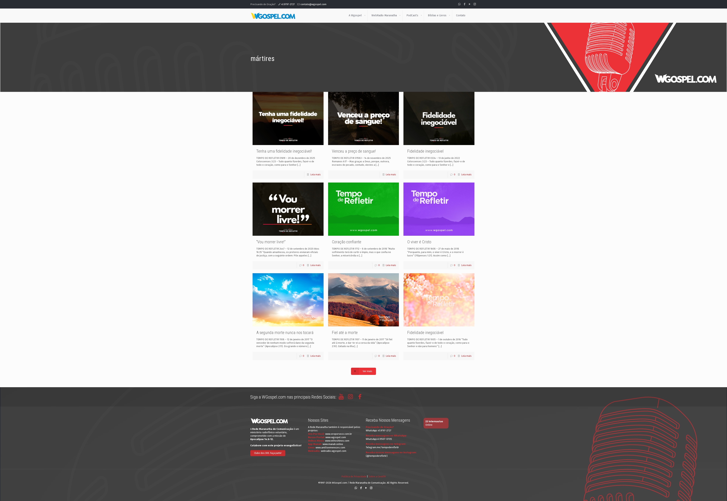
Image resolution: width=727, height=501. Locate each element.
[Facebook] (464, 4)
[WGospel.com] (273, 16)
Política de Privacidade (353, 476)
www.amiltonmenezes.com (330, 447)
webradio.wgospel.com (333, 450)
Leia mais (315, 174)
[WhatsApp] (459, 4)
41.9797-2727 (288, 4)
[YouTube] (470, 4)
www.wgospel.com (335, 437)
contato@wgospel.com (313, 4)
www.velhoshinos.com (337, 440)
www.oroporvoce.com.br (338, 433)
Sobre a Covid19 (377, 476)
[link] (365, 15)
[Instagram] (475, 4)
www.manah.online (333, 444)
